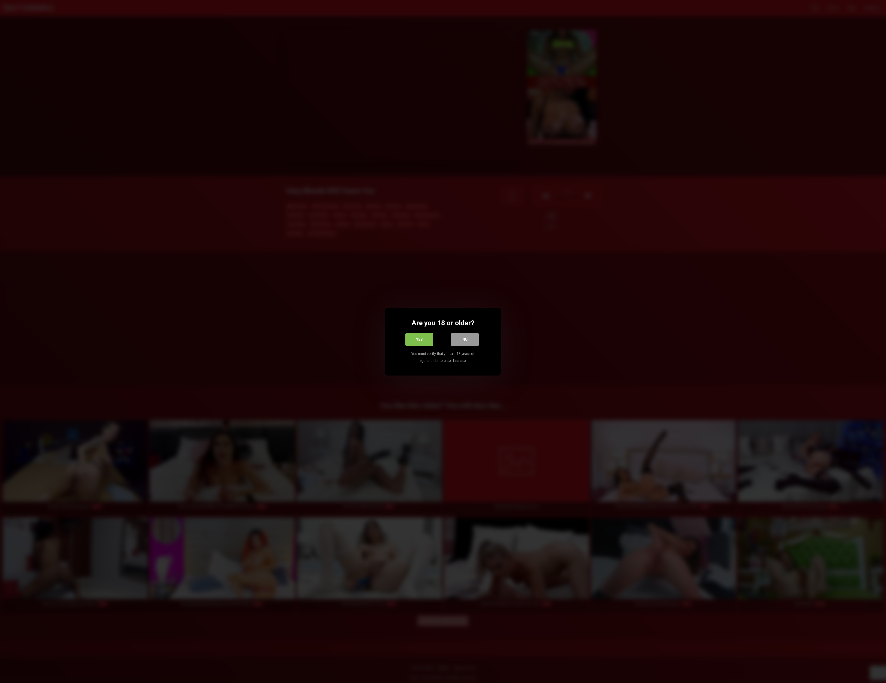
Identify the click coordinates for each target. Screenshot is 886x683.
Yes (419, 339)
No (465, 339)
